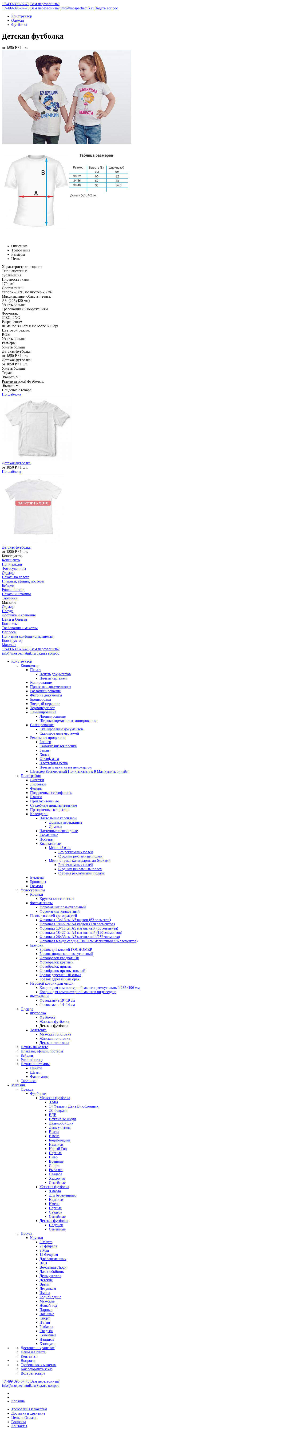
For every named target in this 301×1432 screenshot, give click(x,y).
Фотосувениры (14, 568)
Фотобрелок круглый (57, 962)
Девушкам (48, 1288)
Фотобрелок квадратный (59, 958)
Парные (55, 1153)
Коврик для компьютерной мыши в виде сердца (78, 992)
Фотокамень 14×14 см (57, 1005)
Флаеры (36, 788)
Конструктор (21, 16)
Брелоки (37, 945)
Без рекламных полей (75, 852)
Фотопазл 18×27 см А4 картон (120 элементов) (77, 924)
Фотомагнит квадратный (60, 911)
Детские (46, 1280)
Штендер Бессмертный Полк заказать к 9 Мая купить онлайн (79, 771)
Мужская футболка (55, 1098)
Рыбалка (56, 1170)
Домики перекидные (65, 822)
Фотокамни (39, 996)
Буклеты (37, 877)
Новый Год (58, 1149)
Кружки (36, 894)
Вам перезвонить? (44, 4)
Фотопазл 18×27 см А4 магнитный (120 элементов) (81, 932)
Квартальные (50, 843)
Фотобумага (49, 759)
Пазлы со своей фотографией (53, 916)
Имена (54, 1136)
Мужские (47, 1301)
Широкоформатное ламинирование (68, 721)
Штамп (36, 1072)
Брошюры (38, 882)
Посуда (7, 611)
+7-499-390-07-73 (15, 4)
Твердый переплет (45, 704)
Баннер (45, 742)
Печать (35, 670)
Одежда (17, 20)
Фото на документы (46, 695)
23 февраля (48, 1246)
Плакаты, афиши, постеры (23, 581)
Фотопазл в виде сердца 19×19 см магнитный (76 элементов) (89, 941)
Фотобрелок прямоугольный (62, 971)
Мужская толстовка (55, 1034)
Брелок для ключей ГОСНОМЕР (66, 949)
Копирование (41, 682)
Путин (45, 1322)
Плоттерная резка (54, 763)
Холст (44, 754)
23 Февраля (58, 1110)
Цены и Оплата (14, 619)
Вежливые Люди (62, 1119)
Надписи (56, 1144)
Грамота (36, 886)
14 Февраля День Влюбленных (74, 1106)
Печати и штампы (16, 594)
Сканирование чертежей (59, 733)
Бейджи (8, 585)
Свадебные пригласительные (53, 805)
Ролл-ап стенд (13, 590)
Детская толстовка (54, 1043)
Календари (39, 814)
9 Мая (53, 1102)
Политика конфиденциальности (27, 636)
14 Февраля (49, 1255)
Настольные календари (58, 818)
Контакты (10, 624)
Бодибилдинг (60, 1140)
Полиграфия (12, 564)
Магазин (9, 645)
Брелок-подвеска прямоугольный (66, 954)
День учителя (60, 1127)
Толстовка (38, 1030)
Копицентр (11, 560)
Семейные (57, 1183)
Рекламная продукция (47, 738)
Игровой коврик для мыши (52, 983)
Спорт (54, 1166)
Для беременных (62, 1195)
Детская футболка (54, 1221)
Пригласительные (44, 801)
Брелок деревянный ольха (60, 975)
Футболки (38, 1094)
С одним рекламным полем (80, 856)
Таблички (10, 598)
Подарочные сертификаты (51, 793)
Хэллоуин (57, 1178)
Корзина (18, 1401)
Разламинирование (45, 691)
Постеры (47, 839)
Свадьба (55, 1174)
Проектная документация (50, 687)
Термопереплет (42, 708)
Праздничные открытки (49, 810)
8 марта (55, 1191)
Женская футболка (54, 1021)
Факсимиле (39, 1077)
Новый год (48, 1305)
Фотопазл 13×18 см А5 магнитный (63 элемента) (79, 928)
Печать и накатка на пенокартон (66, 767)
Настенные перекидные (59, 831)
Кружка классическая (57, 899)
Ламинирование (43, 712)
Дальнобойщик (61, 1123)
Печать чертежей (53, 678)
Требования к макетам (20, 628)
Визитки (37, 780)
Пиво (53, 1157)
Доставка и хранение (19, 615)
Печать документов (55, 674)
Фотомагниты (41, 903)
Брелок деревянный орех (59, 979)
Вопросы (9, 632)
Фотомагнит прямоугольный (63, 907)
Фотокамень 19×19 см (57, 1000)
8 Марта (46, 1242)
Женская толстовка (55, 1038)
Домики (55, 827)
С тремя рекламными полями (81, 873)
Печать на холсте (15, 577)
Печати (36, 1068)
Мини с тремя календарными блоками (80, 860)
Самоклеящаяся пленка (58, 746)
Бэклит (45, 750)
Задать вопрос (106, 8)
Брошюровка (40, 699)
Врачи (54, 1132)
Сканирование (42, 725)
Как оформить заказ (36, 1369)
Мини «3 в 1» (60, 848)
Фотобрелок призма (55, 966)
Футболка (19, 25)
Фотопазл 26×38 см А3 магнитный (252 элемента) (80, 937)
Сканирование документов (61, 729)
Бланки (36, 797)
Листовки (38, 784)
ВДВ (52, 1115)
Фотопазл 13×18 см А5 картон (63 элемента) (75, 920)
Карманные (49, 835)
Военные (56, 1161)
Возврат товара (33, 1373)
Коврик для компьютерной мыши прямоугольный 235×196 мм (90, 988)
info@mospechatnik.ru (77, 8)
